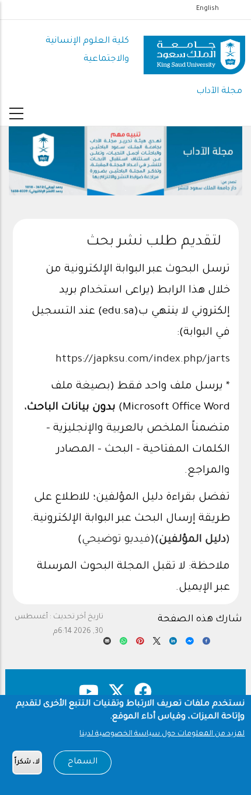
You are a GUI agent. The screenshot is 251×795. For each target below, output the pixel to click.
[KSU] (194, 51)
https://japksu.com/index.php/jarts (142, 360)
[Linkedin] (173, 644)
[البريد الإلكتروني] (107, 644)
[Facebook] (206, 644)
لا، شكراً (27, 762)
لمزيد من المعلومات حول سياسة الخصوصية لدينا (162, 734)
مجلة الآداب (219, 92)
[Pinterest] (140, 644)
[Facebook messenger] (189, 644)
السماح (82, 762)
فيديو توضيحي (116, 540)
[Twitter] (157, 644)
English (207, 8)
